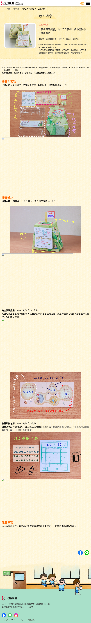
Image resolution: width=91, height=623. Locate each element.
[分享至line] (86, 552)
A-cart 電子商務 (29, 620)
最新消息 (15, 9)
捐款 (82, 3)
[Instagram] (16, 615)
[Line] (10, 615)
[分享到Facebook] (80, 552)
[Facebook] (4, 615)
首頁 (8, 9)
